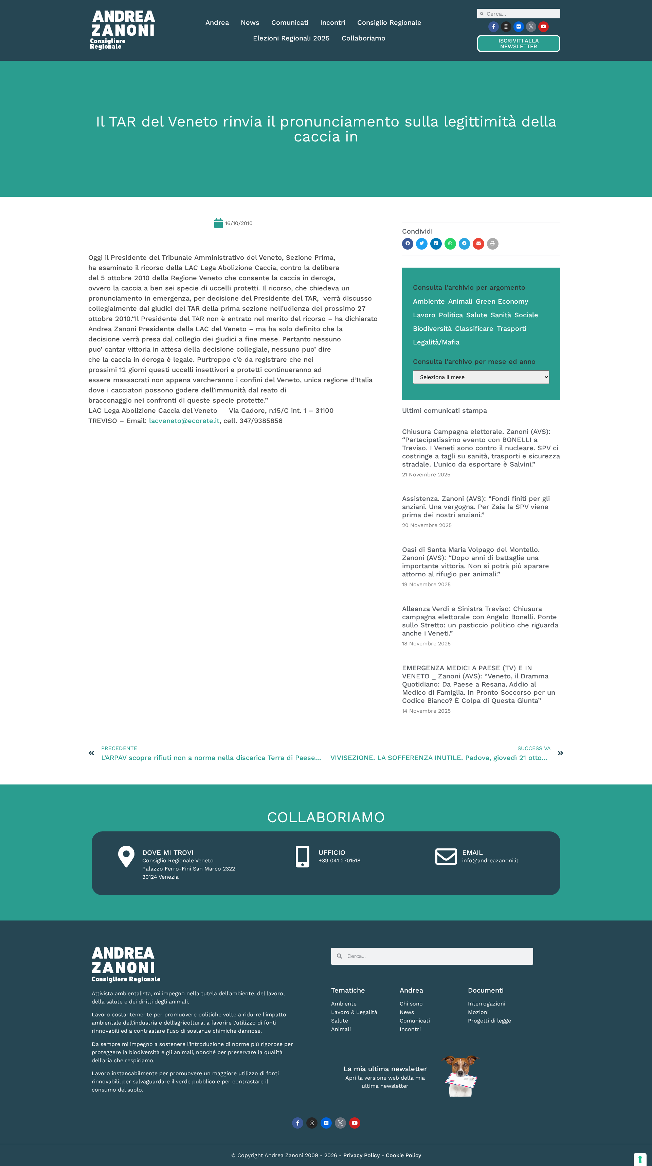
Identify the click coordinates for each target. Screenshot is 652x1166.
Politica (451, 315)
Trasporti (511, 328)
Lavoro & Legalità (354, 1012)
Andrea (217, 22)
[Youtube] (543, 26)
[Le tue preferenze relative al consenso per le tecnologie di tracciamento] (640, 1159)
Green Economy (502, 301)
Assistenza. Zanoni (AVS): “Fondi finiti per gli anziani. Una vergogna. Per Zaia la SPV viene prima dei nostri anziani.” (476, 506)
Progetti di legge (489, 1020)
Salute (476, 315)
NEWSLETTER (519, 43)
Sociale (526, 315)
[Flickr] (518, 26)
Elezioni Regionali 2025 (291, 38)
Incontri (332, 22)
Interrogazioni (486, 1003)
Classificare (474, 328)
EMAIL (472, 852)
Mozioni (478, 1012)
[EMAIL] (446, 856)
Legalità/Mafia (436, 342)
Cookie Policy (403, 1155)
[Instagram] (506, 26)
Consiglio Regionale (389, 22)
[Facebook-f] (493, 26)
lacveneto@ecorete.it (184, 421)
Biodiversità (432, 328)
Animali (460, 301)
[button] (408, 244)
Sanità (501, 315)
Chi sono (411, 1003)
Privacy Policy (362, 1155)
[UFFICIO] (302, 856)
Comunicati (289, 22)
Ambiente (429, 301)
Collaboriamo (363, 38)
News (250, 22)
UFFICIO (332, 852)
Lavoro (424, 315)
